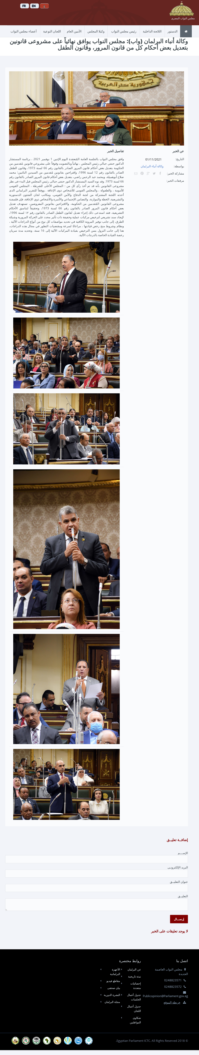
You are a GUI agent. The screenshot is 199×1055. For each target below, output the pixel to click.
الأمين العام (74, 31)
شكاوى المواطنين (135, 1020)
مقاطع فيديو (113, 981)
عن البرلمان (134, 969)
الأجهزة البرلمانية (115, 972)
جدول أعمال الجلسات (134, 997)
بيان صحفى (113, 988)
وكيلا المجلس (96, 31)
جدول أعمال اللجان (134, 1008)
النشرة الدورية (112, 995)
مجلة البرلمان (112, 1002)
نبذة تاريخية (134, 976)
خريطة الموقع (172, 1002)
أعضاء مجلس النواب (23, 31)
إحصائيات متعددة (135, 986)
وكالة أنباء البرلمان (152, 166)
